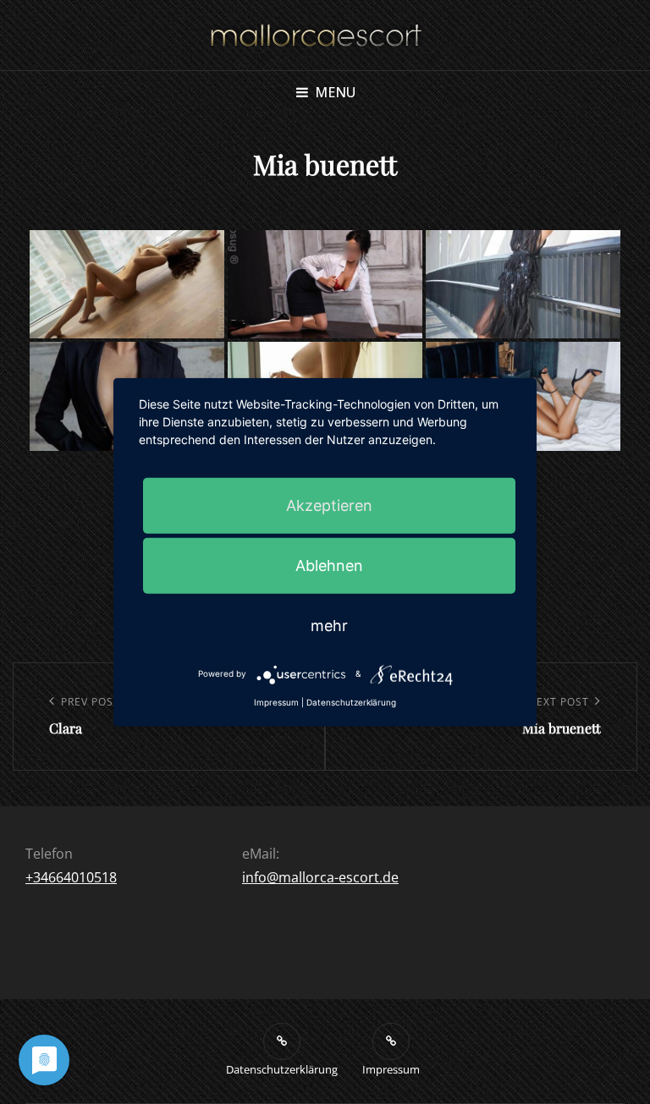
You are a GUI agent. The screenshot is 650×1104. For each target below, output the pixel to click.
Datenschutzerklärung (351, 701)
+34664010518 (71, 877)
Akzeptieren (329, 505)
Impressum (276, 701)
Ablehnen (329, 565)
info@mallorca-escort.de (320, 877)
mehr (329, 625)
